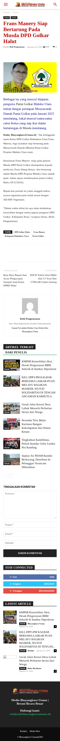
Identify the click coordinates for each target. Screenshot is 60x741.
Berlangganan (46, 591)
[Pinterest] (22, 54)
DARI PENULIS (16, 352)
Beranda (6, 12)
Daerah (16, 12)
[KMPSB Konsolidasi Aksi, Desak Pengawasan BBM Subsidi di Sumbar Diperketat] (11, 365)
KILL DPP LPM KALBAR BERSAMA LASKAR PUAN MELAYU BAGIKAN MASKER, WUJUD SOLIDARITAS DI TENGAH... (37, 639)
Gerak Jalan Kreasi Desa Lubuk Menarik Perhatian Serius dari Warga (37, 408)
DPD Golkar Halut (22, 232)
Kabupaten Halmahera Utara (17, 236)
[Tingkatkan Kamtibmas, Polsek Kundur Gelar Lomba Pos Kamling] (11, 443)
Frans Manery (39, 232)
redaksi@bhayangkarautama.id (30, 714)
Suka (52, 577)
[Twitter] (14, 54)
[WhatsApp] (29, 54)
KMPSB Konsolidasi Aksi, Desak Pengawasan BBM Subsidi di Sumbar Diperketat (39, 365)
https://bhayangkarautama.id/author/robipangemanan (30, 324)
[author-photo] (30, 314)
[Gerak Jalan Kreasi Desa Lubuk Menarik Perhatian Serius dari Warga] (11, 408)
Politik (14, 17)
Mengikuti (49, 584)
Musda (27, 128)
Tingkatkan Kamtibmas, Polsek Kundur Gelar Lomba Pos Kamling (38, 443)
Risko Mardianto (34, 668)
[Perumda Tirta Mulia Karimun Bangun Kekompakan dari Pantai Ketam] (11, 424)
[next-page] (11, 475)
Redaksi (31, 651)
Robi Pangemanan (17, 47)
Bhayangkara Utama (36, 624)
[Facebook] (6, 54)
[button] (5, 4)
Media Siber (35, 731)
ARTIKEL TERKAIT (19, 347)
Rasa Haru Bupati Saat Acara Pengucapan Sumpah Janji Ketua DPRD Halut (15, 280)
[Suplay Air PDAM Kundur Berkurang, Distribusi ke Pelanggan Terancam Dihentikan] (11, 459)
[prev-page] (5, 475)
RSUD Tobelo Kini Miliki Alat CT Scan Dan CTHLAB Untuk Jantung (43, 278)
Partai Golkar (24, 104)
